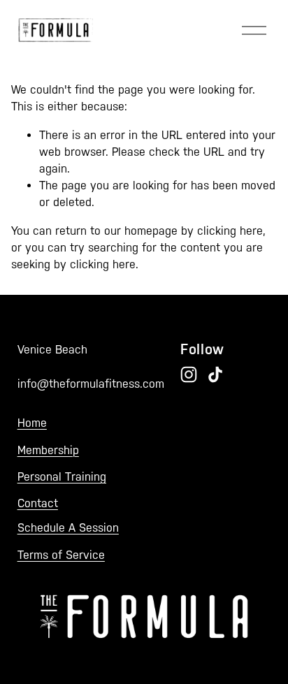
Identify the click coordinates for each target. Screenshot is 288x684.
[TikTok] (215, 374)
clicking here (230, 231)
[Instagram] (188, 374)
